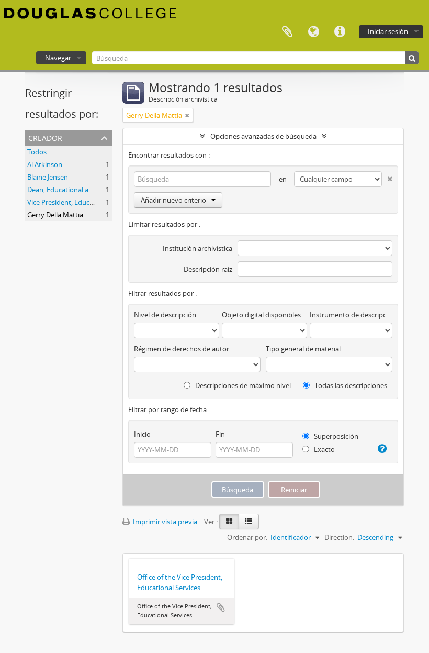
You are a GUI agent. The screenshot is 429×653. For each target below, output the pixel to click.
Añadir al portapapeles (221, 607)
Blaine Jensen (47, 177)
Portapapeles (287, 32)
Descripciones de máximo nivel (242, 385)
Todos (37, 152)
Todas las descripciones (350, 385)
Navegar (58, 57)
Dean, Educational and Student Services (88, 189)
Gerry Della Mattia (55, 214)
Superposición (335, 436)
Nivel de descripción (165, 314)
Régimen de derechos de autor (181, 348)
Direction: (339, 537)
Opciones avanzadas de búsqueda (263, 136)
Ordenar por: (247, 537)
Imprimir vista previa (164, 521)
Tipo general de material (303, 348)
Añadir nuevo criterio (173, 200)
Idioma (313, 32)
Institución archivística (197, 248)
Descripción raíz (208, 269)
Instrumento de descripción (351, 314)
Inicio (142, 434)
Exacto (323, 449)
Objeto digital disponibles (261, 314)
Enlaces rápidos (339, 32)
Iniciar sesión (388, 31)
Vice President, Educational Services (82, 202)
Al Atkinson (44, 164)
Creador (45, 137)
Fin (220, 434)
